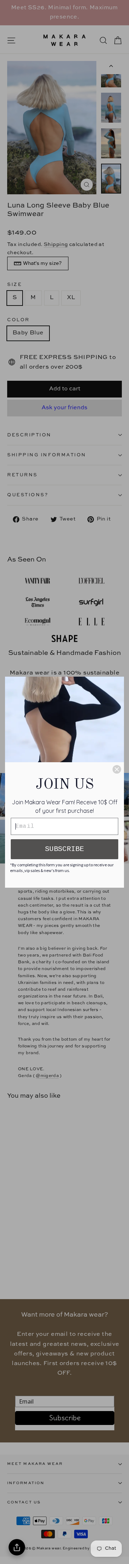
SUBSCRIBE (64, 849)
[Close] (117, 769)
